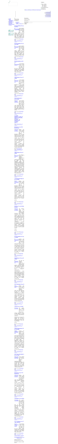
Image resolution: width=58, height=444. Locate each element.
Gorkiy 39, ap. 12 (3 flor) (18, 306)
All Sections (17, 22)
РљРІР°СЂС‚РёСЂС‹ (19, 23)
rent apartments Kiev (17, 437)
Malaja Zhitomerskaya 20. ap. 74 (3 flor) (19, 329)
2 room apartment (18, 40)
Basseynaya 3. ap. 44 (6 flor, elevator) (18, 127)
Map (15, 39)
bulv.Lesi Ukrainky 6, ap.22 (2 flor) (18, 99)
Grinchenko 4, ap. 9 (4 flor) (19, 398)
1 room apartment (18, 281)
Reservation (21, 56)
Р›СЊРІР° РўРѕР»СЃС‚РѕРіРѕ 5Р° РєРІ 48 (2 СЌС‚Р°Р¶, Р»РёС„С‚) (18, 117)
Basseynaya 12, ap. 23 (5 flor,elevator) (18, 373)
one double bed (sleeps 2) (18, 435)
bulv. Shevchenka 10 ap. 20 (19, 284)
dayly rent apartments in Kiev (20, 437)
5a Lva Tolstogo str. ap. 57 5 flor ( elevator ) (19, 422)
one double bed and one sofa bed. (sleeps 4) (18, 41)
